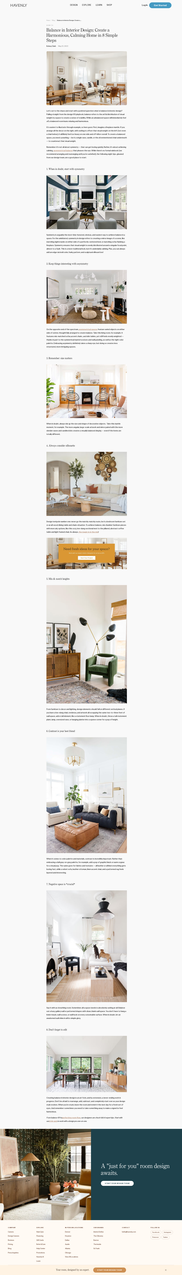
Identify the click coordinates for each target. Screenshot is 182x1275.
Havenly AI (40, 1257)
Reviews (11, 1240)
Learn (99, 5)
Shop (109, 5)
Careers (11, 1232)
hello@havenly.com (129, 1232)
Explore (86, 5)
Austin (67, 1244)
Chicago (68, 1253)
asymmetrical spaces (88, 329)
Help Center (40, 1248)
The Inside (97, 1244)
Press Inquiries (13, 1253)
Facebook (155, 1232)
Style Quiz (40, 1232)
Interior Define (98, 1232)
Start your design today (117, 1183)
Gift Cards (40, 1240)
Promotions (40, 1253)
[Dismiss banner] (166, 1270)
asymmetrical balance (63, 150)
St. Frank (96, 1248)
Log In (145, 5)
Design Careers (13, 1236)
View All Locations (71, 1257)
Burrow (96, 1240)
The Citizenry (98, 1236)
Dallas (67, 1240)
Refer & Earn (40, 1244)
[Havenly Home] (19, 5)
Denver (67, 1232)
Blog (53, 20)
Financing (39, 1236)
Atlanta (67, 1248)
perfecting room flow (71, 1118)
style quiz (53, 1121)
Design (74, 5)
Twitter (165, 1237)
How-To (49, 25)
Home (48, 20)
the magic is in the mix (88, 532)
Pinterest (155, 1237)
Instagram (167, 1232)
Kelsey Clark (51, 46)
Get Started (160, 5)
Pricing (10, 1244)
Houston (68, 1236)
